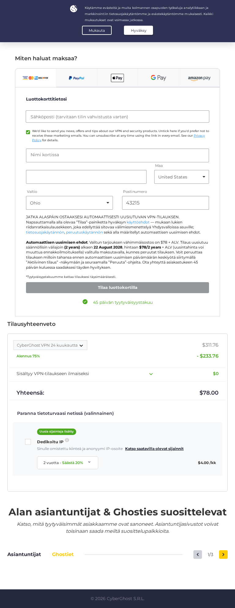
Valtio (32, 192)
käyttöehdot (138, 222)
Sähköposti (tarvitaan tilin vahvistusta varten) (79, 117)
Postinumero (135, 192)
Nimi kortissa (45, 154)
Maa (159, 166)
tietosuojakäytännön (45, 232)
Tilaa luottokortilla (117, 287)
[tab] (35, 78)
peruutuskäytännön (84, 232)
